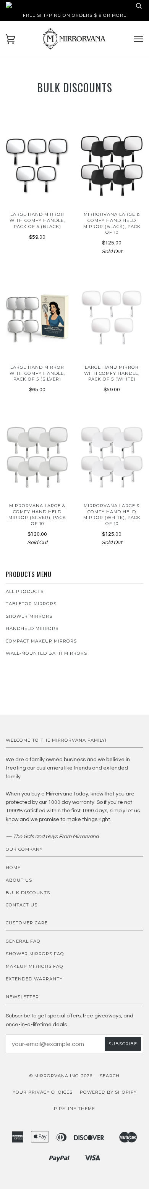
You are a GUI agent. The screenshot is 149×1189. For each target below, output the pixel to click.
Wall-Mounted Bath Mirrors (46, 653)
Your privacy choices (43, 1092)
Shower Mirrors (29, 616)
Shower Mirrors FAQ (35, 953)
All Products (25, 591)
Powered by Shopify (108, 1092)
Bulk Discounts (28, 892)
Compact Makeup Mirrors (41, 641)
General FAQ (23, 941)
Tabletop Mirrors (31, 603)
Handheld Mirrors (32, 628)
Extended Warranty (34, 979)
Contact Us (21, 905)
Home (13, 867)
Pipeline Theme (74, 1108)
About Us (19, 880)
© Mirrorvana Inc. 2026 (60, 1075)
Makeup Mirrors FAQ (34, 966)
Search (110, 1075)
